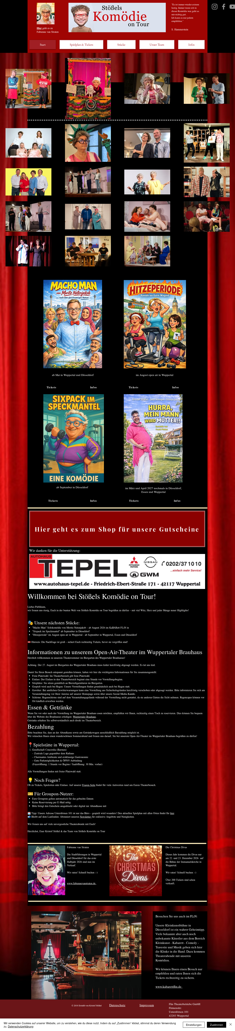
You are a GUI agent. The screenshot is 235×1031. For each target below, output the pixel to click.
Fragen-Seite (88, 785)
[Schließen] (230, 1024)
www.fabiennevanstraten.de (81, 883)
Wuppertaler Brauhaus (84, 716)
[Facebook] (223, 6)
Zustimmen (216, 1025)
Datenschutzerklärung (20, 1026)
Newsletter (86, 816)
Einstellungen (194, 1025)
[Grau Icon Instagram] (214, 6)
